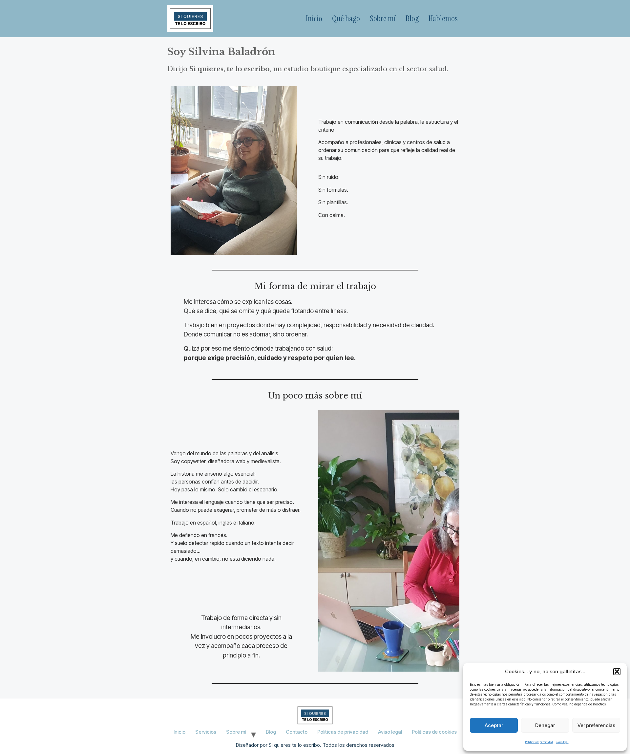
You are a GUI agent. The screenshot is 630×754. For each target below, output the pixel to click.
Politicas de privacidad (539, 742)
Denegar (545, 725)
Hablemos (443, 18)
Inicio (314, 18)
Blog (412, 18)
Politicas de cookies (434, 732)
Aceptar (494, 725)
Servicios (205, 732)
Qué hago (346, 18)
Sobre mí (383, 18)
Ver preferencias (596, 725)
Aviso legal (562, 742)
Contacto (296, 732)
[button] (617, 671)
